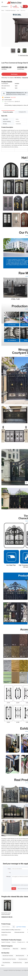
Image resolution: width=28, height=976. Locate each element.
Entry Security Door (23, 959)
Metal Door (23, 948)
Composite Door (6, 948)
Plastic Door (15, 948)
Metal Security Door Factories (9, 959)
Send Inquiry (14, 74)
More (2, 965)
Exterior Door (17, 929)
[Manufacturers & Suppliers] (14, 2)
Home (2, 10)
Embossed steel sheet (19, 932)
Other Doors (23, 10)
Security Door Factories (8, 955)
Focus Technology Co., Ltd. (18, 970)
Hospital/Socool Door (6, 932)
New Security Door (20, 955)
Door (18, 10)
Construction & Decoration (10, 10)
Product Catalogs (22, 926)
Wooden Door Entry (17, 962)
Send (14, 888)
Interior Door (4, 935)
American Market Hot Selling (7, 929)
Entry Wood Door (6, 962)
